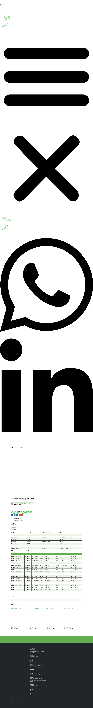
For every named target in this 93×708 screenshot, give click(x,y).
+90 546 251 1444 (34, 656)
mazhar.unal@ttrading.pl (36, 674)
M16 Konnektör (7, 18)
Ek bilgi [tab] (21, 520)
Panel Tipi (6, 23)
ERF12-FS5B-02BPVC (68, 628)
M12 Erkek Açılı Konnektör (27, 512)
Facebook (12, 515)
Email (22, 515)
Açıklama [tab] (16, 520)
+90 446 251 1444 (34, 657)
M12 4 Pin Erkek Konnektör (26, 511)
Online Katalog (5, 25)
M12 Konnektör (7, 17)
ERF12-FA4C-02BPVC (33, 628)
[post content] (20, 617)
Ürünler (3, 15)
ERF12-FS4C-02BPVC (50, 628)
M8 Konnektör (7, 16)
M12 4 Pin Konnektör (15, 512)
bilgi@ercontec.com (35, 661)
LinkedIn (17, 515)
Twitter (14, 515)
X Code (5, 20)
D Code (5, 19)
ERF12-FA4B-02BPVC (15, 628)
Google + (20, 515)
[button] (46, 122)
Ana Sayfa (4, 12)
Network (6, 21)
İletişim (3, 26)
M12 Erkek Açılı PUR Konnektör (18, 513)
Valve (5, 24)
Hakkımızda (4, 13)
